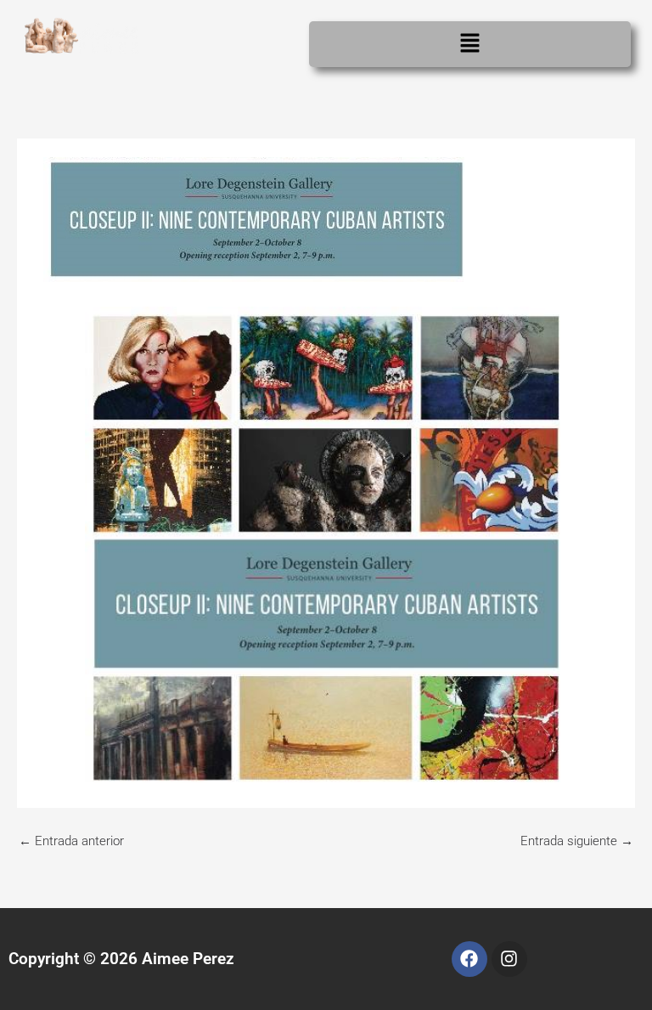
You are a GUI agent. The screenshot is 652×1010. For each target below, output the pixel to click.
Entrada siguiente (576, 841)
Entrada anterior (71, 841)
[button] (470, 44)
